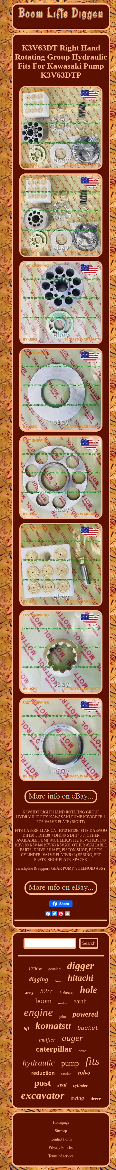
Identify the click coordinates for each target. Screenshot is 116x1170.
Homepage (61, 1122)
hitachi (80, 978)
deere (96, 1098)
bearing (54, 969)
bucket (88, 1028)
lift (26, 1028)
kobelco (66, 992)
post (42, 1082)
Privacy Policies (61, 1147)
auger (72, 1038)
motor (62, 1003)
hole (88, 989)
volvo (84, 1072)
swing (77, 1098)
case (82, 1050)
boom (43, 1001)
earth (80, 1001)
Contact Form (61, 1139)
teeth (58, 981)
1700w (35, 968)
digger (80, 965)
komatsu (53, 1025)
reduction (43, 1073)
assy (29, 992)
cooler (66, 1073)
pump (70, 1063)
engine (38, 1012)
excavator (42, 1095)
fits (92, 1061)
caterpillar (54, 1048)
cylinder (80, 1085)
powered (85, 1014)
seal (62, 1084)
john (62, 1017)
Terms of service (60, 1156)
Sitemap (61, 1131)
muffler (47, 1040)
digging (38, 979)
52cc (46, 991)
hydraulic (39, 1062)
